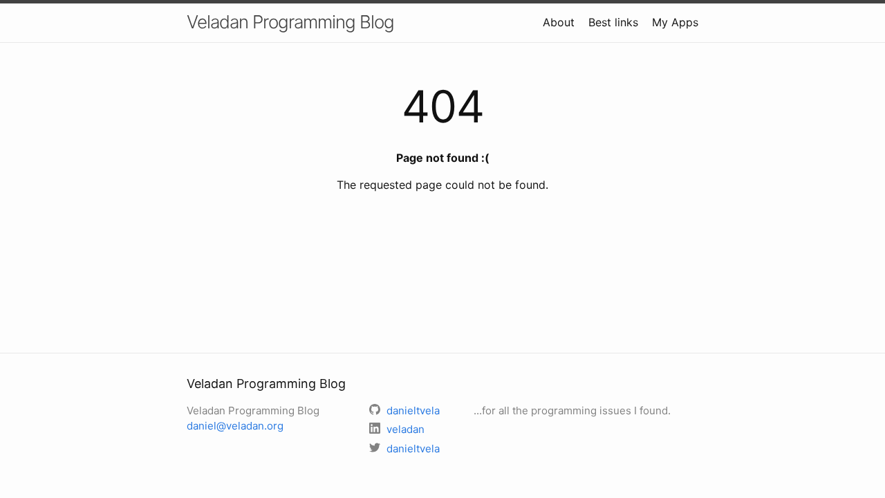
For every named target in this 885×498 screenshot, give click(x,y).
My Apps (675, 22)
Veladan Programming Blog (290, 22)
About (559, 22)
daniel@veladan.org (235, 425)
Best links (613, 22)
